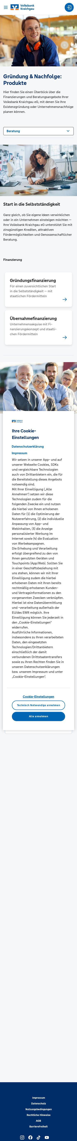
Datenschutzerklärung (28, 446)
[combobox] (38, 130)
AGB (38, 1121)
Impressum (38, 1097)
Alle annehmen (38, 716)
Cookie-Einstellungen (38, 697)
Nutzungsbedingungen (38, 1109)
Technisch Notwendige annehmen (38, 705)
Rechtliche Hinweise (39, 1115)
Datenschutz (38, 1103)
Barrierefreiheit (38, 1126)
